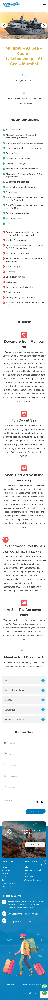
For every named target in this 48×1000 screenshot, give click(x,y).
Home (4, 867)
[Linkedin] (39, 993)
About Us (6, 870)
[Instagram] (35, 993)
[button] (4, 25)
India (7, 680)
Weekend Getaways (15, 719)
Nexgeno (38, 984)
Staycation (10, 709)
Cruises (8, 699)
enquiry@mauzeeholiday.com (20, 921)
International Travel (15, 690)
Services (5, 873)
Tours (4, 876)
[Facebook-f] (30, 993)
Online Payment (8, 883)
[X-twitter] (25, 993)
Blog (3, 880)
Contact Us (6, 886)
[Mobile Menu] (44, 4)
